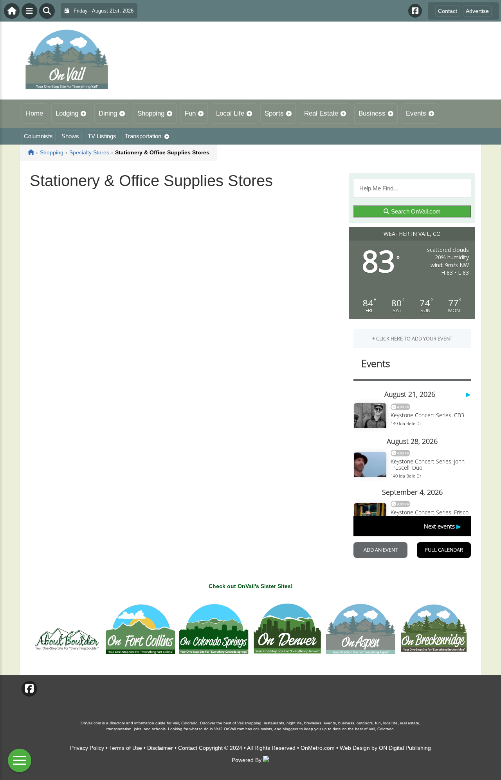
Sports (274, 113)
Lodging (67, 113)
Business (372, 113)
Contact (447, 11)
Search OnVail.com (415, 211)
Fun (190, 113)
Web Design (355, 748)
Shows (70, 136)
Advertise (477, 11)
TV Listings (102, 136)
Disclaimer (160, 748)
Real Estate (321, 113)
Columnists (38, 136)
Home (34, 113)
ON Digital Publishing (405, 748)
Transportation (143, 136)
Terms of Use (125, 748)
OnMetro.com (318, 748)
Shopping (150, 113)
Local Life (230, 113)
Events (416, 113)
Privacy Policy (87, 748)
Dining (108, 113)
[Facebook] (415, 11)
